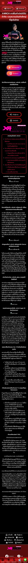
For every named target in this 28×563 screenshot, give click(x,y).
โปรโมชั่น (10, 542)
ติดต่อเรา (19, 542)
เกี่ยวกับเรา (9, 540)
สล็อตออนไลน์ (20, 540)
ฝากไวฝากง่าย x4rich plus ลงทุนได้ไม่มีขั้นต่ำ (15, 157)
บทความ (20, 537)
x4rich (4, 52)
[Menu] (3, 3)
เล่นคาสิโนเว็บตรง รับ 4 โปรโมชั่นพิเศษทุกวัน (15, 164)
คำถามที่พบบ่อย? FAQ (12, 172)
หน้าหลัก (10, 535)
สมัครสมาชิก (21, 8)
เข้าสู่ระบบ (9, 8)
